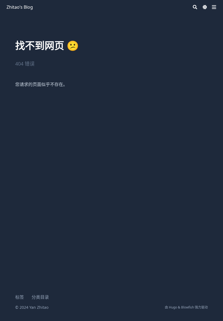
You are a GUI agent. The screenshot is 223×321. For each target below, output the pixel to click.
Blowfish (187, 307)
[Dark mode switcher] (205, 7)
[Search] (195, 7)
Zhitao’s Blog (20, 7)
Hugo (173, 307)
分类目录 (40, 297)
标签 (19, 297)
